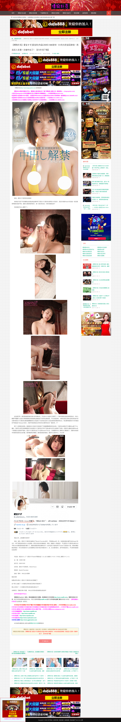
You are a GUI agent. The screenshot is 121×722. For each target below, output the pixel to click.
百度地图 (61, 720)
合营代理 (55, 720)
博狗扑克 (25, 53)
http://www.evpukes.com (27, 615)
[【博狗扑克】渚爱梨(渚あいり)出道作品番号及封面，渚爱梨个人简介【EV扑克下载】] (36, 662)
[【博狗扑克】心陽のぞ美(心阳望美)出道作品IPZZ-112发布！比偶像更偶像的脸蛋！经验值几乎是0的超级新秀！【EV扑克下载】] (19, 662)
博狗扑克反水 (100, 251)
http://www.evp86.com (60, 597)
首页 (13, 13)
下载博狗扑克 (44, 13)
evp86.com (44, 599)
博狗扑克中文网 (34, 623)
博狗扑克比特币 (101, 253)
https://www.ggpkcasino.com (28, 620)
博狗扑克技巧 (67, 13)
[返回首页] (12, 38)
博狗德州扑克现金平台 (88, 249)
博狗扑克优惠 (33, 13)
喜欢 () (46, 641)
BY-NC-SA (57, 629)
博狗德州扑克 (86, 247)
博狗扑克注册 (22, 13)
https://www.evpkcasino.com (28, 618)
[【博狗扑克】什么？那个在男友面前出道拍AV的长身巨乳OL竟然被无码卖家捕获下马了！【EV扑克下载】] (53, 662)
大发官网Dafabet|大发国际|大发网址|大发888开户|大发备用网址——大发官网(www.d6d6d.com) (38, 100)
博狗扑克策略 (100, 255)
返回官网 (85, 13)
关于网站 (50, 720)
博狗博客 (93, 13)
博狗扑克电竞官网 (87, 255)
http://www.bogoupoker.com (28, 88)
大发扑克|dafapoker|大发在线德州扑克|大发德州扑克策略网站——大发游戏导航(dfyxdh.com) (37, 93)
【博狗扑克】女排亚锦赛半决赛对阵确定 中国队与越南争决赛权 (62, 652)
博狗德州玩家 (17, 38)
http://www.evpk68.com (28, 613)
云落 (82, 720)
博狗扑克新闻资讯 (87, 253)
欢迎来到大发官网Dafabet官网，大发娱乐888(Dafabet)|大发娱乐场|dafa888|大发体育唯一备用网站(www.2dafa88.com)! (45, 95)
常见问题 (76, 13)
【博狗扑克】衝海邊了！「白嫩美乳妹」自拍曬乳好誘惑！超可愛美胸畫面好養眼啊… (28, 652)
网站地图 (72, 720)
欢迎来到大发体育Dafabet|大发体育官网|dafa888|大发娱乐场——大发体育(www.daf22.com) (37, 98)
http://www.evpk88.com (30, 611)
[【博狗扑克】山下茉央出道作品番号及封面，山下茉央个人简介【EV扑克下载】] (71, 662)
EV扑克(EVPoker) (22, 594)
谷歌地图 (66, 720)
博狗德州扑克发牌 (102, 247)
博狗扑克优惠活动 (87, 251)
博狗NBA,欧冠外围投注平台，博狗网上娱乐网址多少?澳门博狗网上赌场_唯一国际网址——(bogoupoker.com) (44, 91)
